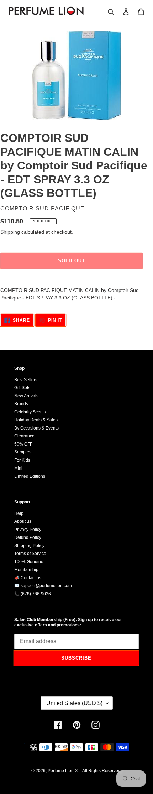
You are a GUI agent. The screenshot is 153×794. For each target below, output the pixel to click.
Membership (26, 569)
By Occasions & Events (36, 428)
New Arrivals (26, 395)
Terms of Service (30, 553)
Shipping (10, 232)
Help (18, 513)
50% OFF (23, 444)
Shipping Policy (29, 545)
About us (22, 521)
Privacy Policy (27, 529)
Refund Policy (27, 537)
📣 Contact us (27, 577)
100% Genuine (28, 561)
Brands (21, 403)
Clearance (24, 435)
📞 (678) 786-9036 (32, 593)
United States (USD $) (74, 703)
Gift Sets (22, 387)
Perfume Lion (61, 770)
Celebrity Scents (30, 412)
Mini (18, 468)
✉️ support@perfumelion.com (43, 585)
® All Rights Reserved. (98, 770)
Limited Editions (29, 476)
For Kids (22, 460)
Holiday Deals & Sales (36, 419)
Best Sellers (25, 379)
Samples (22, 452)
